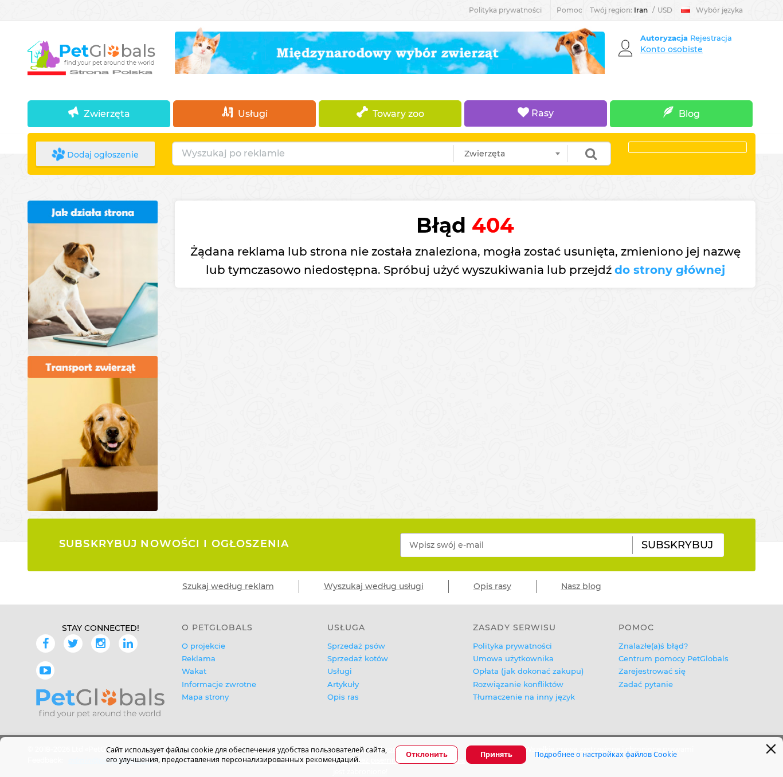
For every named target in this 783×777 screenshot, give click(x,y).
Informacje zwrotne (219, 684)
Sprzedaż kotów (357, 658)
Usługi (253, 113)
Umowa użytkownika (513, 658)
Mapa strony (205, 696)
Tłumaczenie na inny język (524, 696)
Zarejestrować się (652, 671)
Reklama (199, 658)
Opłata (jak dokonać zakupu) (528, 671)
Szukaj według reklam (228, 586)
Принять (496, 755)
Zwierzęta (107, 113)
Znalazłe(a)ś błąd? (653, 645)
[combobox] (510, 153)
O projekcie (203, 645)
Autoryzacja (665, 37)
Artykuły (343, 684)
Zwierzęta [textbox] (484, 153)
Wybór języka (719, 10)
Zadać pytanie (645, 684)
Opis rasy (492, 586)
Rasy (541, 113)
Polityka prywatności (505, 10)
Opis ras (343, 696)
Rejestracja (711, 37)
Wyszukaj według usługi (374, 586)
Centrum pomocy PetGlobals (673, 658)
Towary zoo (398, 113)
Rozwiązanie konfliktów (518, 684)
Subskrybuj (677, 545)
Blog (689, 113)
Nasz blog (581, 586)
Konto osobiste (671, 49)
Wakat (194, 671)
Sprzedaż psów (356, 645)
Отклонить (427, 755)
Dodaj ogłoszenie (102, 155)
